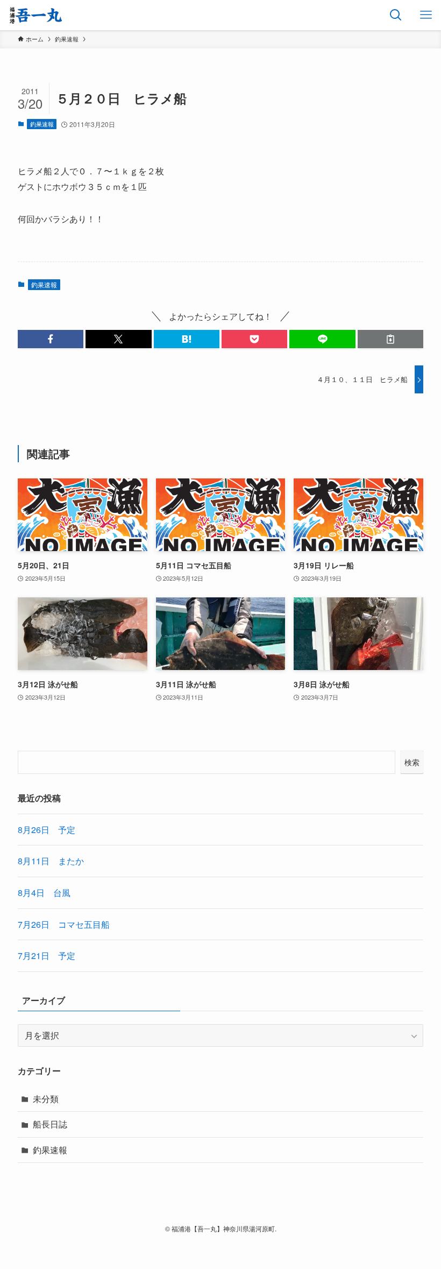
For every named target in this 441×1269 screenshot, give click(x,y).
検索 (411, 762)
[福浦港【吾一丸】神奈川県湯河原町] (36, 15)
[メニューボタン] (426, 15)
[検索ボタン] (396, 15)
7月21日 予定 (46, 955)
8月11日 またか (51, 861)
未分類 (46, 1098)
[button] (50, 339)
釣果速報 (42, 123)
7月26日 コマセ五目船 (64, 924)
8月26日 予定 (46, 829)
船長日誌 (50, 1124)
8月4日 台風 (44, 892)
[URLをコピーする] (390, 339)
